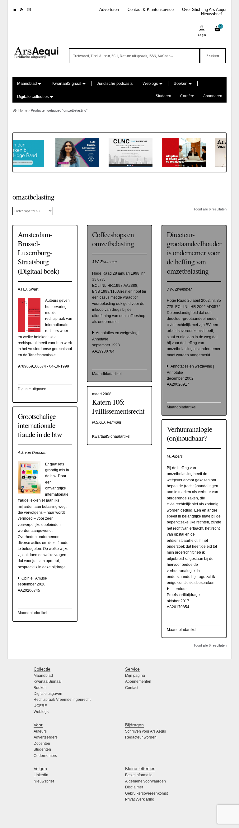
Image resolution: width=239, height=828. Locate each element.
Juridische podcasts (115, 83)
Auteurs (40, 731)
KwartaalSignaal (66, 83)
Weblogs (150, 83)
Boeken (180, 83)
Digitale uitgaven (48, 693)
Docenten (42, 743)
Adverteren (109, 9)
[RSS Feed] (21, 9)
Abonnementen (138, 681)
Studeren (163, 96)
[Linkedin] (14, 9)
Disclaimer (134, 787)
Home (22, 110)
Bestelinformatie (138, 775)
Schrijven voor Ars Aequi (145, 731)
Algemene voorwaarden (145, 781)
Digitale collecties (33, 96)
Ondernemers (45, 755)
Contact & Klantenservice (151, 9)
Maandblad (27, 83)
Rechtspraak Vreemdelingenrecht (62, 699)
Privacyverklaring (139, 799)
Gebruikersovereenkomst (146, 793)
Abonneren (212, 96)
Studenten (42, 749)
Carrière (187, 96)
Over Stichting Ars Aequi (204, 9)
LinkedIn (41, 775)
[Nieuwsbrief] (29, 9)
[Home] (36, 50)
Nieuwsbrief (211, 14)
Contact (131, 688)
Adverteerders (46, 737)
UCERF (40, 706)
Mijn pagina (135, 675)
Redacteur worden (141, 737)
